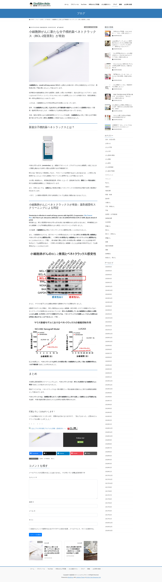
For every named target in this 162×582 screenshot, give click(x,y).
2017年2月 (108, 515)
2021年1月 (108, 329)
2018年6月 (108, 452)
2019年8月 (108, 396)
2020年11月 (108, 337)
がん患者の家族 (110, 155)
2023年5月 (108, 310)
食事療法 (108, 253)
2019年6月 (108, 404)
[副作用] (90, 545)
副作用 (107, 198)
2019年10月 (108, 389)
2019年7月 (108, 400)
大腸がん (108, 202)
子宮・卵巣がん (110, 206)
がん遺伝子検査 (110, 171)
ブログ (83, 569)
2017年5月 (108, 503)
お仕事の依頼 (97, 569)
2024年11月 (108, 286)
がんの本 (108, 151)
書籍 (88, 569)
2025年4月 (108, 278)
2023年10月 (108, 302)
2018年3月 (108, 463)
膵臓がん (108, 238)
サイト (31, 520)
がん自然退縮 (109, 167)
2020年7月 (108, 353)
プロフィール (41, 569)
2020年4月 (108, 365)
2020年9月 (108, 345)
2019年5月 (108, 408)
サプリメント (109, 175)
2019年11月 (108, 385)
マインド (108, 179)
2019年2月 (108, 420)
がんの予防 (108, 147)
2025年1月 (108, 282)
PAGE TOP (156, 563)
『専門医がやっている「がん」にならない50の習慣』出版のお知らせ (122, 76)
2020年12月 (108, 333)
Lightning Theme (80, 577)
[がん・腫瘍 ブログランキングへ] (72, 428)
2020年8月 (108, 349)
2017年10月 (108, 483)
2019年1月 (108, 424)
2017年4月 (108, 507)
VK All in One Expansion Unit (93, 577)
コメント (33, 477)
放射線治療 (108, 218)
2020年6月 (108, 357)
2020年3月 (108, 369)
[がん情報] (36, 545)
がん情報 (108, 159)
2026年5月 (108, 270)
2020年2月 (108, 373)
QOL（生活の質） (110, 139)
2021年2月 (108, 326)
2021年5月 (108, 322)
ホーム (32, 569)
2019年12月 (108, 381)
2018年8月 (108, 444)
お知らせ (108, 143)
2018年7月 (108, 448)
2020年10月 (108, 341)
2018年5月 (108, 455)
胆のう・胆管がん (110, 234)
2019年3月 (108, 416)
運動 (106, 249)
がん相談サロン (73, 569)
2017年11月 (108, 479)
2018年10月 (108, 436)
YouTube (50, 569)
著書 (106, 242)
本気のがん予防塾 (61, 569)
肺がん (52, 458)
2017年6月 (108, 499)
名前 (31, 502)
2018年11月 (108, 432)
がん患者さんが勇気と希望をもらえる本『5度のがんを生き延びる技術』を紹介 (122, 106)
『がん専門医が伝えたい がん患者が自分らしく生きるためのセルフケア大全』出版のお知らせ (122, 55)
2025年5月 (108, 274)
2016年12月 (108, 522)
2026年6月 (108, 267)
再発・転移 (108, 194)
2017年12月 (108, 475)
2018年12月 (108, 428)
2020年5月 (108, 361)
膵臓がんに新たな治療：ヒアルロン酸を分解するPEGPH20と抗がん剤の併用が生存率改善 (51, 551)
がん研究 (108, 163)
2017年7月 (108, 495)
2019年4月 (108, 412)
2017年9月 (108, 487)
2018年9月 (108, 440)
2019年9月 (108, 393)
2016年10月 (108, 530)
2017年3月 (108, 511)
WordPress (70, 577)
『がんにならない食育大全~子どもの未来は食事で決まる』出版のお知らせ (122, 65)
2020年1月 (108, 377)
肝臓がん (108, 226)
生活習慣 (108, 222)
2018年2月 (108, 467)
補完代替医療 (109, 246)
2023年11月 (108, 298)
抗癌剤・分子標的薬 (90, 27)
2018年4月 (108, 459)
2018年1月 (108, 471)
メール (32, 511)
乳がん (107, 183)
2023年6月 (108, 306)
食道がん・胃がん (110, 257)
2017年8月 (108, 491)
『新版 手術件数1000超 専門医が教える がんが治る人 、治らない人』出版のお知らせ (122, 96)
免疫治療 (108, 190)
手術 (106, 210)
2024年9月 (108, 294)
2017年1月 (108, 519)
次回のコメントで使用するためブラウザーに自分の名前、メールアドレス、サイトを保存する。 (63, 529)
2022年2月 (108, 314)
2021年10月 (108, 318)
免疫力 (107, 186)
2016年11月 (108, 526)
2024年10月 (108, 290)
